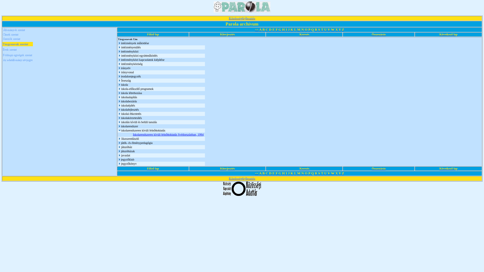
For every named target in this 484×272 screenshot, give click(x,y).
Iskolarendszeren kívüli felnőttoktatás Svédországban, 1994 (168, 134)
